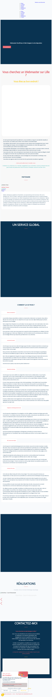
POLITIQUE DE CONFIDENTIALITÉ (24, 694)
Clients (22, 6)
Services (22, 5)
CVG (14, 694)
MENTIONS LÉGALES (6, 694)
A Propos (23, 4)
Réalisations (23, 8)
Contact (22, 9)
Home (22, 3)
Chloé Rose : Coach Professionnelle (26, 595)
